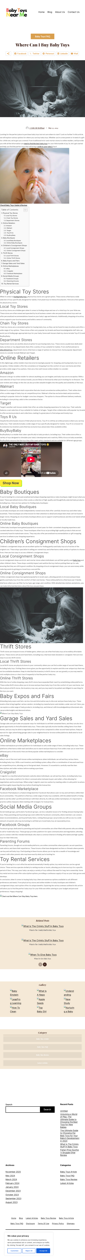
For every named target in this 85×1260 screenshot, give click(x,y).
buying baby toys (20, 296)
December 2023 (13, 1191)
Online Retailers (9, 223)
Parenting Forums (13, 281)
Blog (49, 12)
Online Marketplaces (11, 266)
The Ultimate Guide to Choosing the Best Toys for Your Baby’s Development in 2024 (69, 1135)
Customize (14, 1251)
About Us (60, 12)
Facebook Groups (12, 278)
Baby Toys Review (68, 1179)
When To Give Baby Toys (42, 959)
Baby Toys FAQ (42, 36)
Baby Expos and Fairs (11, 261)
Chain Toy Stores (12, 218)
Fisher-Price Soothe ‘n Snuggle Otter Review (69, 1152)
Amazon (9, 225)
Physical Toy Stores (10, 213)
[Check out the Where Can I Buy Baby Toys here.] (19, 896)
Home (41, 12)
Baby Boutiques (9, 238)
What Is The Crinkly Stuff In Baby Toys (42, 930)
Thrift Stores (8, 253)
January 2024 (12, 1187)
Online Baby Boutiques (14, 243)
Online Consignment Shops (16, 250)
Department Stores (12, 220)
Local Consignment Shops (15, 248)
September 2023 (13, 1198)
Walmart (9, 228)
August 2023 (11, 1202)
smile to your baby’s (45, 146)
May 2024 (10, 1175)
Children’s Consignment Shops (15, 245)
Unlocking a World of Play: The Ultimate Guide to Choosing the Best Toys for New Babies (69, 1120)
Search (9, 1104)
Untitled (64, 1111)
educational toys (6, 350)
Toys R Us (10, 233)
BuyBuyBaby (11, 235)
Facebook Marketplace (14, 273)
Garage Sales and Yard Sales (14, 263)
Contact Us (73, 12)
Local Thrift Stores (12, 256)
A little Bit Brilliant (36, 128)
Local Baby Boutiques (13, 240)
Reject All (29, 1251)
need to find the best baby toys (35, 143)
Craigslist (10, 271)
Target (9, 230)
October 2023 (12, 1195)
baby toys (77, 560)
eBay (8, 268)
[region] (28, 1244)
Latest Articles (67, 1183)
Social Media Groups (11, 276)
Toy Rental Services (11, 284)
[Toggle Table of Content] (24, 210)
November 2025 (13, 1172)
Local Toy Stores (11, 215)
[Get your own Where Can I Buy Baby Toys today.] (11, 483)
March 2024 (11, 1179)
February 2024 (12, 1183)
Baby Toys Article (68, 1172)
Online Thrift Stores (13, 258)
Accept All (43, 1251)
